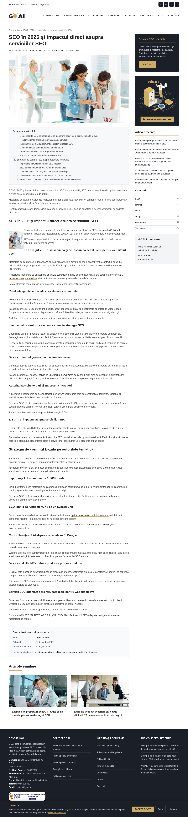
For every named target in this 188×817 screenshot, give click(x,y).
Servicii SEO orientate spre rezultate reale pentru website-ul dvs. (51, 179)
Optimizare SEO (74, 15)
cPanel (138, 205)
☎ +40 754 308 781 (18, 4)
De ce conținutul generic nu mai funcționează (41, 147)
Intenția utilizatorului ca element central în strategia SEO (46, 144)
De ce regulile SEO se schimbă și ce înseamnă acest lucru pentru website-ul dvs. (59, 136)
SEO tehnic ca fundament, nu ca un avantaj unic (43, 167)
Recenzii (101, 786)
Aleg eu (173, 809)
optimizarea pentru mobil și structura (90, 515)
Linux (137, 211)
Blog (161, 15)
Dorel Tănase (35, 50)
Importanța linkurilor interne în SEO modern (40, 163)
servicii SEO (59, 50)
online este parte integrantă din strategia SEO (43, 412)
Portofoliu (147, 15)
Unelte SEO (97, 15)
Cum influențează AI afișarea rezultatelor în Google (44, 171)
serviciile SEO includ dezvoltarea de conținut (62, 375)
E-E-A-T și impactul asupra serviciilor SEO (40, 155)
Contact (173, 15)
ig (166, 4)
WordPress (140, 222)
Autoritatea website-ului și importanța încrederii (42, 151)
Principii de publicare (62, 769)
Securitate (140, 228)
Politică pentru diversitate (65, 756)
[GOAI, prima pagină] (17, 15)
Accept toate (143, 809)
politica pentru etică (88, 652)
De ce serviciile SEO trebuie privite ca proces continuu (46, 175)
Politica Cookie (104, 759)
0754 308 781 (144, 255)
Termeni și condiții (105, 766)
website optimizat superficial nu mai (56, 275)
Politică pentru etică (62, 776)
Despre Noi (102, 773)
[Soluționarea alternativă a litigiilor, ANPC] (27, 796)
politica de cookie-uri (56, 812)
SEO (78, 50)
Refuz (160, 809)
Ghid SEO (115, 15)
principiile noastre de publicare (39, 652)
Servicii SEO (53, 15)
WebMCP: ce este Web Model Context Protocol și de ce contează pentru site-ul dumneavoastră (154, 161)
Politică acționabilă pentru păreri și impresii (69, 747)
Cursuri (130, 15)
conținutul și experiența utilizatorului (91, 524)
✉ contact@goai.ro (40, 4)
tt (171, 4)
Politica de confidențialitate (109, 752)
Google (138, 216)
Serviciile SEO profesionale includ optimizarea (33, 496)
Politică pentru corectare (64, 762)
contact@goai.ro (146, 259)
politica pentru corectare (66, 652)
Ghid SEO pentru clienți (108, 745)
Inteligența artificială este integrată (26, 299)
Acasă (12, 30)
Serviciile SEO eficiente (21, 343)
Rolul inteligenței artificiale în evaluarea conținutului (44, 140)
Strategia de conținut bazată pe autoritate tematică (43, 159)
